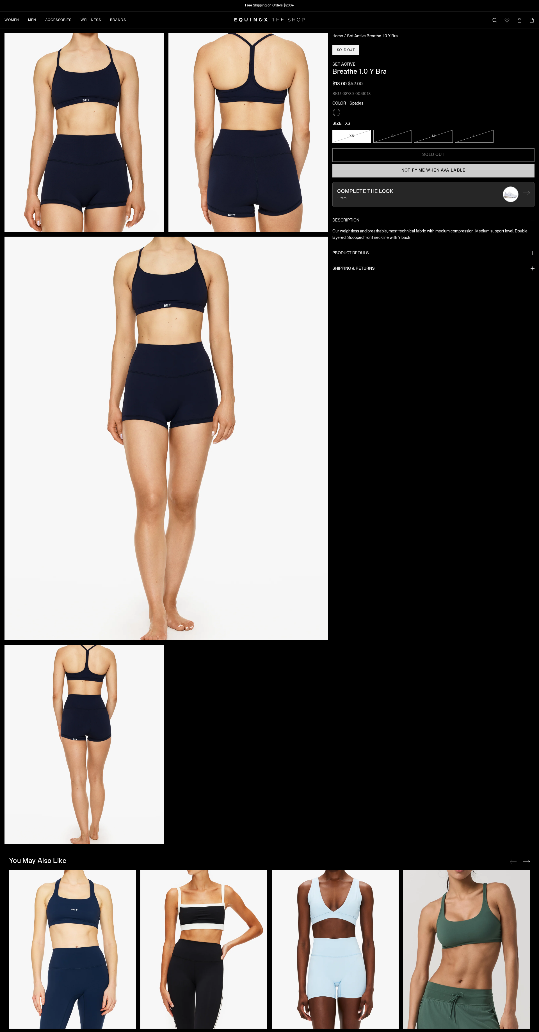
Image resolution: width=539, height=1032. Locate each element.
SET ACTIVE (343, 64)
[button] (84, 132)
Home (337, 36)
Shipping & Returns (353, 268)
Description (345, 220)
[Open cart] (532, 20)
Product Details (350, 253)
